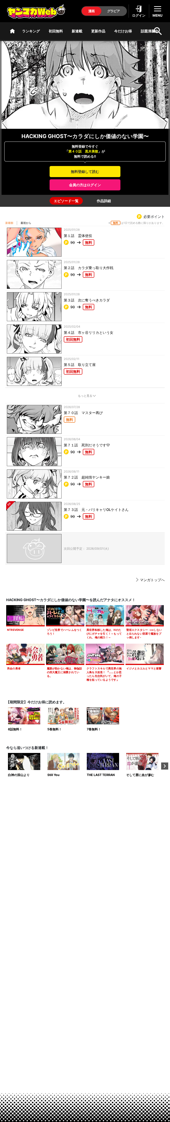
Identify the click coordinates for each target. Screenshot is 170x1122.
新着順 (9, 223)
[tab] (66, 201)
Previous (5, 766)
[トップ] (12, 31)
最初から (26, 223)
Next (164, 766)
